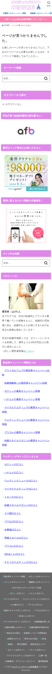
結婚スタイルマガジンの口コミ (17, 610)
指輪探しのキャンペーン (39, 582)
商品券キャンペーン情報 (14, 576)
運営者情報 (43, 661)
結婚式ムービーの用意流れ (35, 633)
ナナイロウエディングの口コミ (17, 622)
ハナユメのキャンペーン (14, 582)
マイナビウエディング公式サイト (21, 655)
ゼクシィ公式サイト (16, 650)
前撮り (11, 644)
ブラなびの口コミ (42, 610)
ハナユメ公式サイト (37, 650)
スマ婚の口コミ (17, 605)
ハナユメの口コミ (36, 593)
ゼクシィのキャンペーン (39, 576)
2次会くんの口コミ (27, 616)
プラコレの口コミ (35, 605)
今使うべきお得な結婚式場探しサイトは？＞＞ (26, 19)
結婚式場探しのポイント (15, 627)
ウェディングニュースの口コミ (36, 599)
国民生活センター (38, 644)
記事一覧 (43, 655)
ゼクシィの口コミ (17, 593)
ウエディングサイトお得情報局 (24, 667)
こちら (29, 351)
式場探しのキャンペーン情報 (14, 13)
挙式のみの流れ (31, 639)
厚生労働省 (22, 644)
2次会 (44, 639)
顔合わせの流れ (13, 633)
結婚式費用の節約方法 (39, 627)
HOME (6, 25)
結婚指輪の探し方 (42, 622)
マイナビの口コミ (11, 599)
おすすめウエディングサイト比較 (26, 588)
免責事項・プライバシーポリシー (20, 661)
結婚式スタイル (14, 639)
